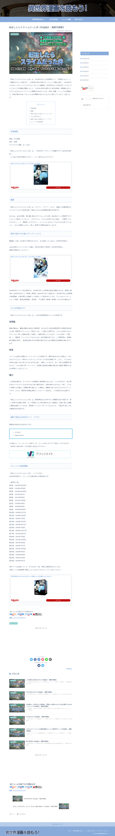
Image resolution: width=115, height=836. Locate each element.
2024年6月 (85, 63)
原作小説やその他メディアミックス (41, 113)
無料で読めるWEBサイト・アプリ (41, 119)
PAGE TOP (58, 824)
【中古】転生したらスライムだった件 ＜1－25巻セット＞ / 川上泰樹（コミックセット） (31, 576)
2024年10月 (85, 58)
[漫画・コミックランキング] (37, 615)
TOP (69, 830)
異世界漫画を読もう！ (79, 830)
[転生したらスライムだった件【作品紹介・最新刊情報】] (38, 659)
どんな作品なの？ (36, 116)
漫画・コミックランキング (17, 617)
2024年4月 (85, 71)
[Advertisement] (40, 641)
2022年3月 (85, 80)
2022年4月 (85, 76)
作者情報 (33, 108)
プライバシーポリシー (103, 830)
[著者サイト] (38, 665)
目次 (38, 104)
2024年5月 (85, 67)
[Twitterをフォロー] (42, 665)
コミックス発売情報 (37, 122)
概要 (32, 111)
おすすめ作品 (14, 623)
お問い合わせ (90, 830)
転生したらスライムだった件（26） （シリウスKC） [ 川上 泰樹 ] (26, 256)
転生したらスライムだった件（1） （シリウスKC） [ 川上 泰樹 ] (25, 163)
